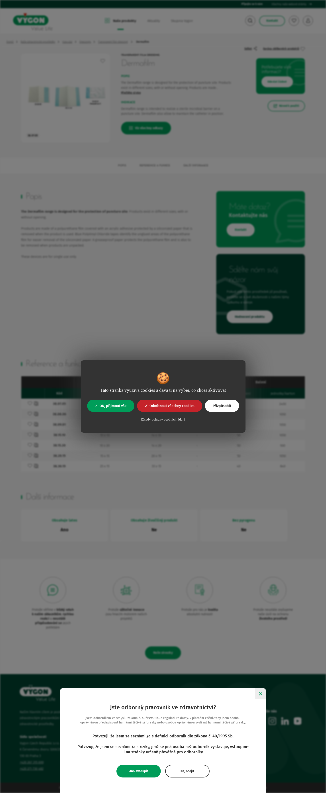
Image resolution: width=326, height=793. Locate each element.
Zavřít (260, 693)
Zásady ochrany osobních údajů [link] (163, 419)
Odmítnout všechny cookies (171, 406)
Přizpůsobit (222, 406)
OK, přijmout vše (113, 406)
